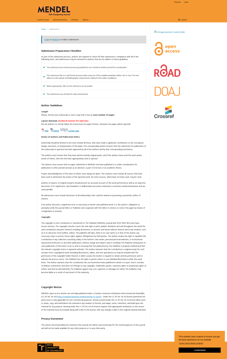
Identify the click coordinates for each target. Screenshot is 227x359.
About (85, 19)
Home (43, 29)
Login (186, 2)
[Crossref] (164, 117)
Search (184, 19)
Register (177, 2)
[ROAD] (167, 76)
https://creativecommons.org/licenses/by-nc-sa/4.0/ (79, 296)
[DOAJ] (167, 95)
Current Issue (43, 19)
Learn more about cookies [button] (191, 343)
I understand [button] (199, 350)
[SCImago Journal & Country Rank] (169, 32)
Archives (74, 19)
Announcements (60, 19)
